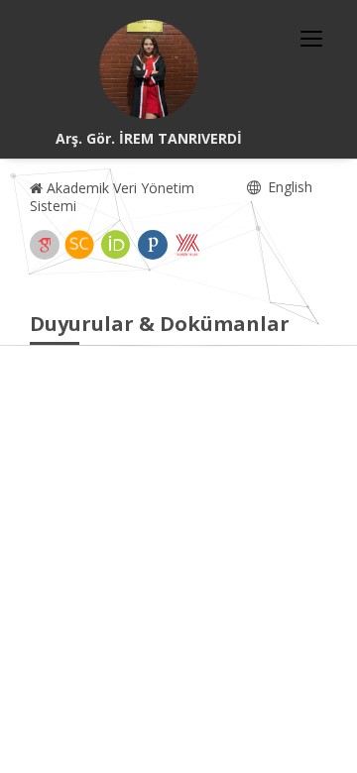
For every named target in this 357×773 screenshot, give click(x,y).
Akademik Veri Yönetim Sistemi (112, 196)
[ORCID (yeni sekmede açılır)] (116, 245)
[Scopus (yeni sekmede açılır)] (79, 245)
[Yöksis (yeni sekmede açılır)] (187, 245)
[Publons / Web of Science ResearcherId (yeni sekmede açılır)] (153, 245)
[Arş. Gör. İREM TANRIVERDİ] (149, 69)
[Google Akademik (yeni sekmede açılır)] (45, 245)
